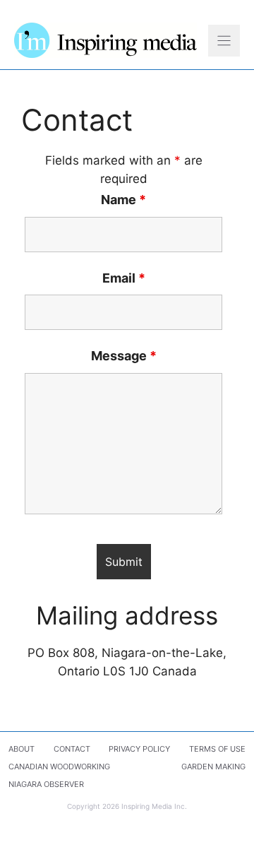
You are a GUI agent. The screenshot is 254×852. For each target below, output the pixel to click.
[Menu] (224, 41)
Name (123, 199)
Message (124, 355)
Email (123, 278)
